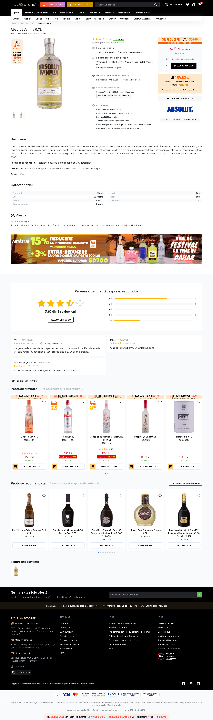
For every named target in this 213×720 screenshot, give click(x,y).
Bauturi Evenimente (69, 644)
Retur (62, 652)
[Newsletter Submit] (199, 594)
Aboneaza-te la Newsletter (122, 623)
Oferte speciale (166, 623)
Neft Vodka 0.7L (184, 436)
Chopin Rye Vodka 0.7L (145, 436)
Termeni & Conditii (118, 627)
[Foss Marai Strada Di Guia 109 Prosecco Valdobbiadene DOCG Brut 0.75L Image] (107, 509)
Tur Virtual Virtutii (166, 644)
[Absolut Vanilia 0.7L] (16, 571)
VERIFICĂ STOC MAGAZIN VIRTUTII (113, 96)
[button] (105, 473)
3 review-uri (118, 39)
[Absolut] (180, 109)
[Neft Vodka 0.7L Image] (184, 416)
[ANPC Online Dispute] (150, 694)
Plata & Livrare (67, 636)
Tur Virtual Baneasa (167, 640)
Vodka (21, 24)
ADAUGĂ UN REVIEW (61, 319)
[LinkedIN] (198, 684)
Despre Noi (65, 627)
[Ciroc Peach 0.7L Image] (29, 416)
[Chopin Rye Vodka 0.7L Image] (145, 416)
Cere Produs (164, 631)
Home (13, 24)
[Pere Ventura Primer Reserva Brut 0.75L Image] (29, 509)
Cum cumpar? (66, 631)
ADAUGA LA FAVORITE (181, 98)
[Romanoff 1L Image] (68, 416)
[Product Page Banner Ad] (106, 248)
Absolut (29, 24)
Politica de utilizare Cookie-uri (124, 636)
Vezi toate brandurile (168, 636)
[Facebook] (184, 684)
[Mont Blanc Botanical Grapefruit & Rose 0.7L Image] (107, 416)
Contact (64, 623)
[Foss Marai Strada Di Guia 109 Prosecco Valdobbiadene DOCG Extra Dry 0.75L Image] (184, 509)
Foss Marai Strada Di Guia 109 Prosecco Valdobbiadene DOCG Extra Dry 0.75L (184, 533)
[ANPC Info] (130, 694)
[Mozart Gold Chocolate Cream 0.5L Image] (145, 509)
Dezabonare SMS (117, 644)
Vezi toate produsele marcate (180, 90)
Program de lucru (68, 640)
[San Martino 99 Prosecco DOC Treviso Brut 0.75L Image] (68, 509)
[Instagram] (191, 684)
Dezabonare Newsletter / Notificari (126, 640)
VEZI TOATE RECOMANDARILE (186, 483)
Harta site (163, 627)
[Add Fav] (44, 402)
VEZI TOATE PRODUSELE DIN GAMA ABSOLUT (180, 120)
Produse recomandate (169, 648)
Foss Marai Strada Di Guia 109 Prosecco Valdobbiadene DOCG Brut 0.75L (106, 533)
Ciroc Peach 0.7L (29, 436)
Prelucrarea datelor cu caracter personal (129, 631)
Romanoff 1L (68, 436)
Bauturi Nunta (66, 648)
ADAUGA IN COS (185, 65)
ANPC (111, 648)
